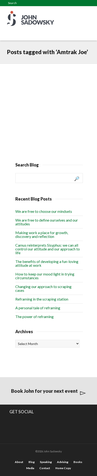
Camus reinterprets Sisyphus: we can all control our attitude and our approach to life (47, 249)
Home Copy (63, 468)
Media (30, 468)
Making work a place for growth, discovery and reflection (41, 234)
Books (77, 462)
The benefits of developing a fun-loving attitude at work (46, 263)
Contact (44, 468)
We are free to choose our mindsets (43, 211)
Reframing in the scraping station (41, 299)
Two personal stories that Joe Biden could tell (46, 80)
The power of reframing (34, 316)
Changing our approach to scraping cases (43, 288)
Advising (62, 462)
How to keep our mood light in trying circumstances (44, 276)
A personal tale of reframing (37, 308)
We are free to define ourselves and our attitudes (46, 222)
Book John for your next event (44, 391)
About (19, 462)
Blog (31, 462)
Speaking (46, 462)
